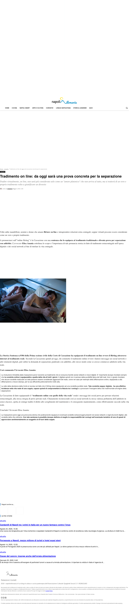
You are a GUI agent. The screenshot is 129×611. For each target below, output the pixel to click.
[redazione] (1, 189)
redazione (9, 188)
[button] (126, 108)
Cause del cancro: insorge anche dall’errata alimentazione (28, 556)
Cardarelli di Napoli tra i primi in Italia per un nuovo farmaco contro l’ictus (35, 524)
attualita (6, 169)
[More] (32, 197)
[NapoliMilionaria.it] (64, 100)
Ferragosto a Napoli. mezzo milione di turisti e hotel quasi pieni (30, 540)
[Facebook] (123, 94)
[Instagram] (125, 94)
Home (1, 169)
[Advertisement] (64, 124)
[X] (128, 94)
